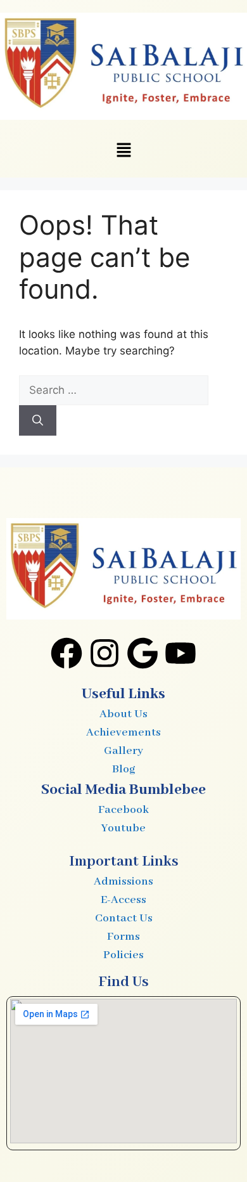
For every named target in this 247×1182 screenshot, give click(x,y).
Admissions (123, 881)
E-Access (123, 900)
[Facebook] (66, 653)
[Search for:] (113, 390)
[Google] (142, 653)
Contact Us (124, 918)
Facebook (123, 810)
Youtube (123, 828)
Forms (123, 937)
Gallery (123, 751)
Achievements (123, 732)
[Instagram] (104, 653)
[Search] (37, 420)
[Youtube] (180, 653)
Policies (123, 955)
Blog (123, 769)
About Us (123, 714)
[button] (123, 151)
